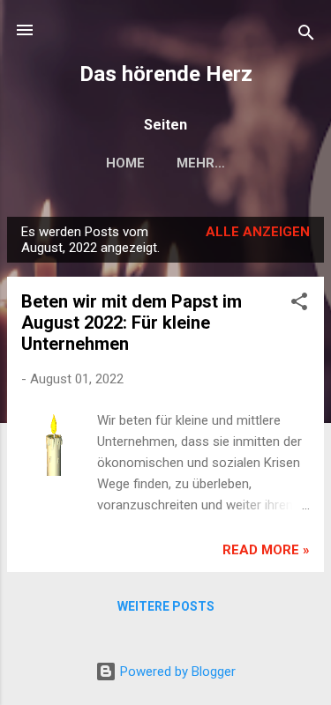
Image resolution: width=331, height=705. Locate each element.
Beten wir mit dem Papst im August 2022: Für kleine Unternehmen (131, 322)
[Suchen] (306, 36)
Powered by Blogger (176, 671)
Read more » (266, 550)
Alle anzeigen (258, 232)
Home (125, 163)
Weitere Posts (165, 606)
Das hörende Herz (165, 74)
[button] (299, 304)
